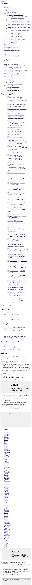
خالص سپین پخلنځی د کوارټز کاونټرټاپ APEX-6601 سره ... (17, 142)
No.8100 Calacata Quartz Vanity (16, 106)
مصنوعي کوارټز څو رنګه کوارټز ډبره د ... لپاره (17, 235)
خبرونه (6, 48)
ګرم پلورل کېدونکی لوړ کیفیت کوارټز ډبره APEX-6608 (16, 168)
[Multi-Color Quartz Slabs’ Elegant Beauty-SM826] (18, 240)
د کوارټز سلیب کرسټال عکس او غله (19, 24)
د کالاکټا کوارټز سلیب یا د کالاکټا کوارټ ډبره (20, 17)
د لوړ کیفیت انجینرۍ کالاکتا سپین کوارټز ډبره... (18, 126)
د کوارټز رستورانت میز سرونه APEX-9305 (17, 188)
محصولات (6, 13)
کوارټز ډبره (12, 31)
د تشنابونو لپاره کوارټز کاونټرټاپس (15, 367)
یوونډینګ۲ (8, 330)
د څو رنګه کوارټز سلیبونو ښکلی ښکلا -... (16, 245)
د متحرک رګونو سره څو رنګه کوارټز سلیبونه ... (17, 288)
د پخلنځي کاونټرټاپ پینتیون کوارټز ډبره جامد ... (16, 222)
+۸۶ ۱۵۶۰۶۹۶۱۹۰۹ (10, 337)
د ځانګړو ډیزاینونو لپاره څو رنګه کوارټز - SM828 (17, 255)
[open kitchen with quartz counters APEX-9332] (18, 194)
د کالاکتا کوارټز (17, 34)
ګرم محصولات (15, 365)
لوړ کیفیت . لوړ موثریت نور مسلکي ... (17, 178)
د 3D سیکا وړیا (16, 42)
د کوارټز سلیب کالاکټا (6, 372)
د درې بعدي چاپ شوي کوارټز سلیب (19, 27)
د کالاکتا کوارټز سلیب (15, 15)
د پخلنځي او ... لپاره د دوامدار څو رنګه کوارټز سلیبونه (17, 300)
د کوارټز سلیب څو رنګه (15, 25)
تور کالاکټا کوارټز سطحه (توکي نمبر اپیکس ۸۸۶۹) (16, 117)
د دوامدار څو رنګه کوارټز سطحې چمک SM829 (17, 266)
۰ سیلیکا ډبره (13, 37)
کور (5, 6)
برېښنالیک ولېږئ (7, 376)
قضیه (6, 45)
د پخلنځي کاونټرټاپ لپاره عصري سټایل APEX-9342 (17, 209)
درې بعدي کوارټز (17, 36)
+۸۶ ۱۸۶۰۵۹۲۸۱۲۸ (10, 329)
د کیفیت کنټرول (9, 44)
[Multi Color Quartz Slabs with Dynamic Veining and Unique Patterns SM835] (18, 284)
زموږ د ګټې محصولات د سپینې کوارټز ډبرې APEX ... (17, 151)
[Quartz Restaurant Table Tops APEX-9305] (18, 184)
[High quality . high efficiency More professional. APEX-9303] (18, 174)
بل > (11, 305)
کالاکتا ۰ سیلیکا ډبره (18, 39)
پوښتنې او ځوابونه (11, 47)
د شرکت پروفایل (13, 9)
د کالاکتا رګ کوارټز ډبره (16, 110)
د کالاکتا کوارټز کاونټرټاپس (15, 367)
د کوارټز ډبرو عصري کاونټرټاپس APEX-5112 (15, 158)
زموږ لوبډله (12, 12)
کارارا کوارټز (16, 33)
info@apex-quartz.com (18, 327)
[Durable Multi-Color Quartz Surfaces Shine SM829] (18, 262)
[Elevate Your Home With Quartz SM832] (18, 272)
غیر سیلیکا (12, 28)
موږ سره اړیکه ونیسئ (11, 50)
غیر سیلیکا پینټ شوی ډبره (20, 30)
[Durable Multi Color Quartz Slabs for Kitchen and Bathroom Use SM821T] (18, 295)
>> (9, 305)
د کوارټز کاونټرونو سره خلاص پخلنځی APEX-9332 (17, 198)
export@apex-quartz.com (19, 336)
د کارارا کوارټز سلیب (15, 19)
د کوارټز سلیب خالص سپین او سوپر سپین (17, 70)
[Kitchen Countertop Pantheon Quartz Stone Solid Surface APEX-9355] (18, 217)
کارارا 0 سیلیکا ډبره (18, 40)
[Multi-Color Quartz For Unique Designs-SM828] (18, 250)
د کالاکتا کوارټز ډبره (10, 370)
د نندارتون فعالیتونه (16, 10)
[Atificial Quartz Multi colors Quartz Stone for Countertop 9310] (18, 231)
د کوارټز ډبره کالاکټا (13, 370)
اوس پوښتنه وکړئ (6, 362)
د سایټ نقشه (6, 365)
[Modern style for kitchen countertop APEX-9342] (18, 204)
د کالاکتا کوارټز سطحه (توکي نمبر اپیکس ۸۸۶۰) (17, 133)
